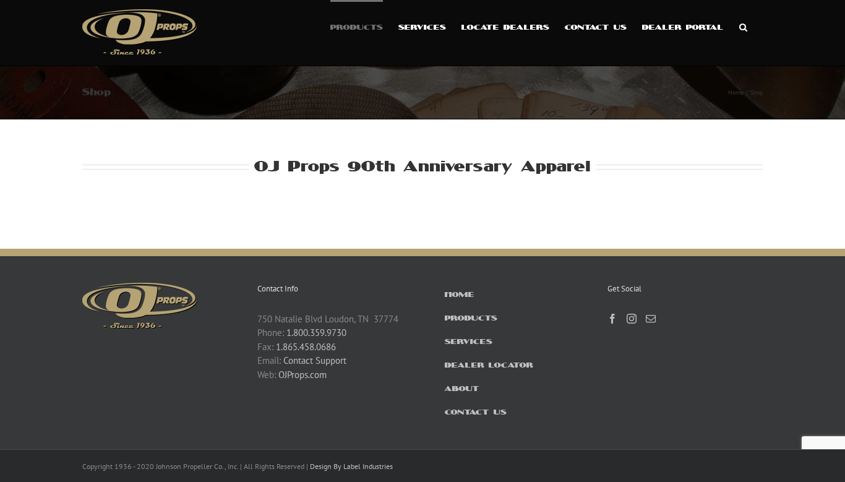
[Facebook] (612, 319)
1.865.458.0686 (306, 347)
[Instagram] (632, 319)
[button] (743, 26)
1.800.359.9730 (316, 332)
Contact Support (314, 360)
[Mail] (651, 319)
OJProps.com (302, 375)
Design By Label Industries (351, 466)
